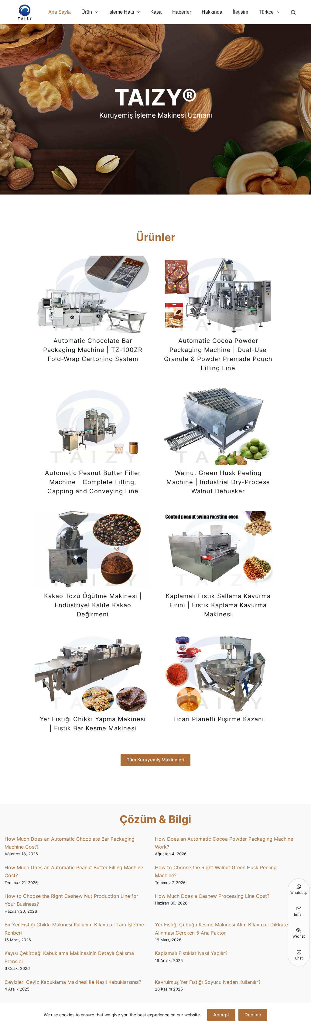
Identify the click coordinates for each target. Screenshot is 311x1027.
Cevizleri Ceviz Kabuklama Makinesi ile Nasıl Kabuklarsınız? (73, 982)
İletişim (240, 12)
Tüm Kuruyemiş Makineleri (155, 760)
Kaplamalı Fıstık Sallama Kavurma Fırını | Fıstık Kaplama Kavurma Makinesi (218, 605)
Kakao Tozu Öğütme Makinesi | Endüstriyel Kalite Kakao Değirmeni (93, 605)
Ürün (86, 12)
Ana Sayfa (59, 12)
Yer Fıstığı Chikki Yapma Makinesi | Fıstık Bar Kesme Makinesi (93, 723)
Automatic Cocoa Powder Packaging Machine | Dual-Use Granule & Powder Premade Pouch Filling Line (218, 354)
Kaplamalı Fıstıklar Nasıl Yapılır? (191, 953)
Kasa (156, 12)
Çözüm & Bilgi (155, 819)
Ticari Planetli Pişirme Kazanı (218, 719)
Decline (252, 1015)
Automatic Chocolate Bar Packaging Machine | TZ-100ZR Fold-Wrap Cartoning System (92, 350)
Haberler (181, 12)
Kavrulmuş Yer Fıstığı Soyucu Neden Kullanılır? (208, 982)
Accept (221, 1015)
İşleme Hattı (121, 12)
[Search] (293, 12)
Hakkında (212, 12)
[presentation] (93, 294)
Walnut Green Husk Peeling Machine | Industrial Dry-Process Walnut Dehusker (218, 482)
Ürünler (155, 237)
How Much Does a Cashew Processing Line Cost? (212, 896)
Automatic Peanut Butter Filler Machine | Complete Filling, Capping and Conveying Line (93, 482)
